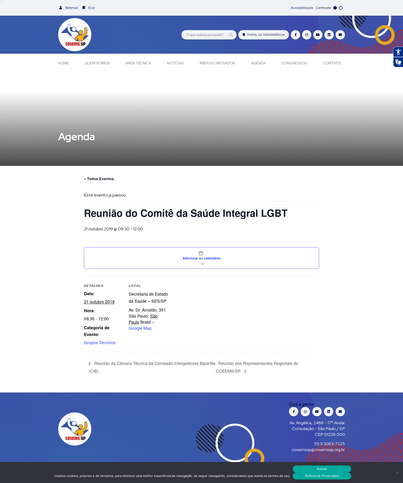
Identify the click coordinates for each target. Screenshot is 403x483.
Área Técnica (138, 63)
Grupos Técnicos (99, 342)
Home (63, 63)
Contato (332, 63)
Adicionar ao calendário (202, 258)
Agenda (258, 63)
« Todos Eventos (99, 178)
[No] (397, 472)
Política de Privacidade (322, 476)
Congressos (294, 63)
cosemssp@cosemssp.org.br (318, 449)
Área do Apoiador (217, 63)
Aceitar (322, 469)
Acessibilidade (302, 8)
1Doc (91, 8)
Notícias (175, 63)
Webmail (71, 8)
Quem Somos (97, 63)
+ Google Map (142, 325)
